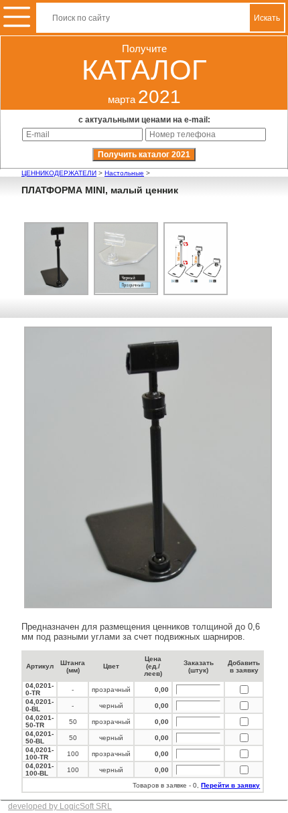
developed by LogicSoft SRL (60, 806)
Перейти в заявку (230, 785)
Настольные (124, 173)
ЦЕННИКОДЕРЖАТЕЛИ (58, 173)
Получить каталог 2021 (144, 154)
